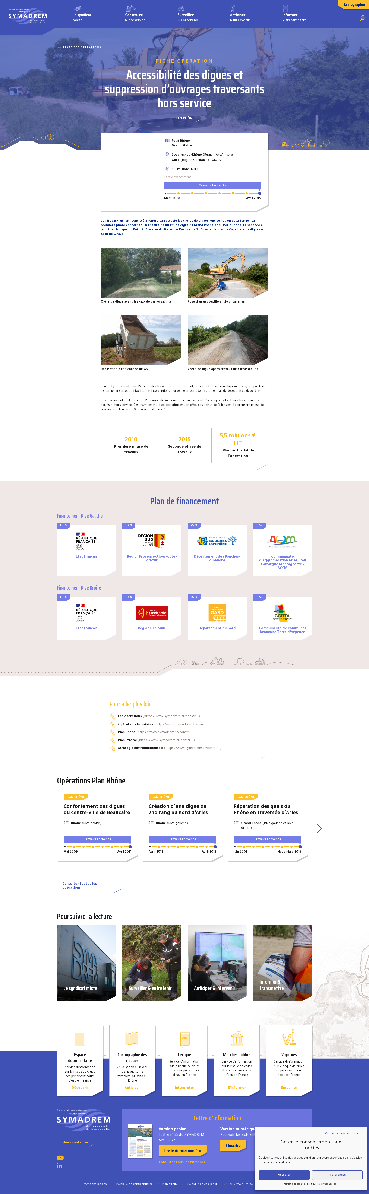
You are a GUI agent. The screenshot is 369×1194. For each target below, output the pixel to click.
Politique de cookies (294, 1184)
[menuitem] (92, 17)
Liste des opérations (82, 47)
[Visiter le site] (86, 541)
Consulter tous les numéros (182, 1163)
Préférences (337, 1175)
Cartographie (354, 4)
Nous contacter (75, 1143)
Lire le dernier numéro (182, 1151)
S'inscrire (233, 1146)
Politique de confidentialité (321, 1184)
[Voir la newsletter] (140, 1141)
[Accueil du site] (86, 1120)
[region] (129, 172)
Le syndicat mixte (82, 18)
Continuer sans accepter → (344, 1134)
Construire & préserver (135, 18)
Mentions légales (95, 1184)
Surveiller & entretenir (187, 18)
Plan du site (170, 1184)
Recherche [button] (362, 18)
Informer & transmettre (294, 18)
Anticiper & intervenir (240, 18)
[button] (320, 828)
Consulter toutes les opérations (79, 886)
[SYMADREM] (28, 17)
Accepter (284, 1175)
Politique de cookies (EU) (204, 1184)
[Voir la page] (60, 1159)
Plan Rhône (184, 119)
